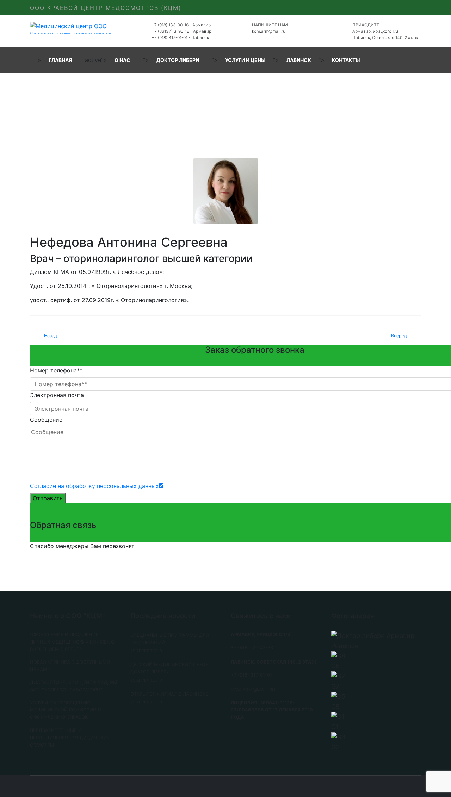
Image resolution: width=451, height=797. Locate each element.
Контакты (346, 60)
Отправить (48, 498)
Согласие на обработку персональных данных (94, 485)
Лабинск (298, 60)
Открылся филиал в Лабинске (169, 698)
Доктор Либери (177, 60)
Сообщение (46, 419)
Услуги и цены (245, 60)
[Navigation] (418, 60)
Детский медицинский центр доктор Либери (169, 672)
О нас (122, 60)
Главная (60, 60)
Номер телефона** (56, 370)
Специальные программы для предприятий (169, 642)
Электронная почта (57, 394)
